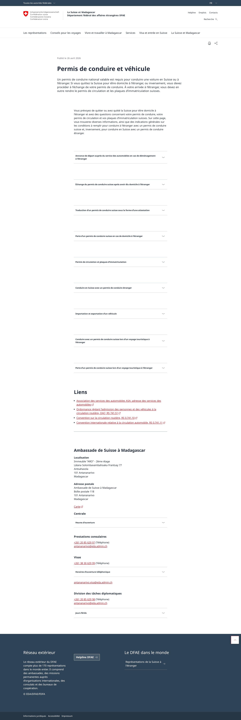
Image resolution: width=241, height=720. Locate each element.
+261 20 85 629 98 (84, 599)
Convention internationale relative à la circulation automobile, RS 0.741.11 (119, 422)
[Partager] (216, 43)
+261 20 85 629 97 (84, 542)
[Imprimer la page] (209, 43)
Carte (77, 506)
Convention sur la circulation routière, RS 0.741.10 (105, 417)
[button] (34, 33)
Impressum (67, 716)
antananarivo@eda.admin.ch (90, 546)
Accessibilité (54, 716)
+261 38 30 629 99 (84, 563)
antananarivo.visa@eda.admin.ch (93, 582)
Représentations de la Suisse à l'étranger (143, 663)
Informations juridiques (34, 716)
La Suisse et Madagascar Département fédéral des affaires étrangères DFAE (96, 14)
